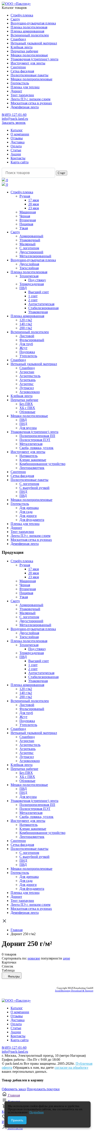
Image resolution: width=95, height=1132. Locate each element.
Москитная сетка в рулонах (31, 103)
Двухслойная (29, 264)
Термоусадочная (31, 284)
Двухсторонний (31, 252)
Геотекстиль (20, 83)
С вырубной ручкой (34, 488)
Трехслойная (29, 268)
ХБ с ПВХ (27, 408)
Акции (16, 154)
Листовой (26, 336)
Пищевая (26, 224)
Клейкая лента (21, 47)
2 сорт (33, 300)
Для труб (26, 344)
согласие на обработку (71, 1067)
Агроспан (26, 372)
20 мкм (33, 204)
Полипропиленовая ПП (37, 436)
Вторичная (27, 220)
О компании (20, 134)
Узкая (23, 228)
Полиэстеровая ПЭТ (34, 440)
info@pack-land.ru (15, 119)
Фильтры (14, 976)
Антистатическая (41, 304)
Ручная (24, 196)
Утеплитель (28, 356)
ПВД (23, 288)
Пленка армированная (27, 31)
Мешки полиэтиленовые (29, 55)
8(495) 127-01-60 (14, 115)
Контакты (18, 158)
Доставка (18, 142)
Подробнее (36, 1112)
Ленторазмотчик (31, 468)
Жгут (23, 348)
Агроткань (27, 380)
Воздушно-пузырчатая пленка (33, 23)
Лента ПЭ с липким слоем (30, 99)
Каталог (17, 130)
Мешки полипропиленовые (31, 79)
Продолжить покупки (43, 1089)
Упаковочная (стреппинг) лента (34, 59)
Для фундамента (31, 520)
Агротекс (26, 384)
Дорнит (16, 91)
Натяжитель (28, 456)
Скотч (15, 19)
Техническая (28, 276)
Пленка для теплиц (25, 87)
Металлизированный (35, 256)
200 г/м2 (25, 328)
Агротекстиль (29, 376)
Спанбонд (18, 39)
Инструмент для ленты (28, 63)
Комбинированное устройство (42, 464)
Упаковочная (38, 312)
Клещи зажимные (32, 460)
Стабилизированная (43, 308)
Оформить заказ (14, 1089)
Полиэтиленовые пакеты (29, 75)
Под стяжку (37, 280)
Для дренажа (29, 508)
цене (66, 958)
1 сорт (33, 296)
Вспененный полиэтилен (30, 35)
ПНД (23, 424)
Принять (17, 1120)
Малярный (27, 244)
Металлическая (30, 444)
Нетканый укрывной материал (34, 43)
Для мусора (28, 428)
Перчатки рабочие (24, 51)
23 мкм (33, 208)
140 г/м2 (25, 324)
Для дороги (28, 516)
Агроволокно (29, 392)
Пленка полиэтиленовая (29, 27)
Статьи (16, 150)
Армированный (31, 236)
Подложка (27, 352)
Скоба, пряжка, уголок (36, 448)
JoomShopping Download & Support (74, 990)
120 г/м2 (25, 320)
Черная (24, 216)
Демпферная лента (25, 107)
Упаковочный (29, 240)
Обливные (27, 412)
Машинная (27, 212)
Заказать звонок (14, 123)
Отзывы (17, 138)
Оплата (16, 146)
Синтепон (18, 67)
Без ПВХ (26, 404)
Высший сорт (38, 292)
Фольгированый (31, 340)
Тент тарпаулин (22, 95)
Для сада (25, 512)
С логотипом (29, 248)
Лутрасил (26, 388)
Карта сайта (19, 162)
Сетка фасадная (22, 71)
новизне (34, 958)
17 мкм (33, 200)
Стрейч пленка (22, 15)
